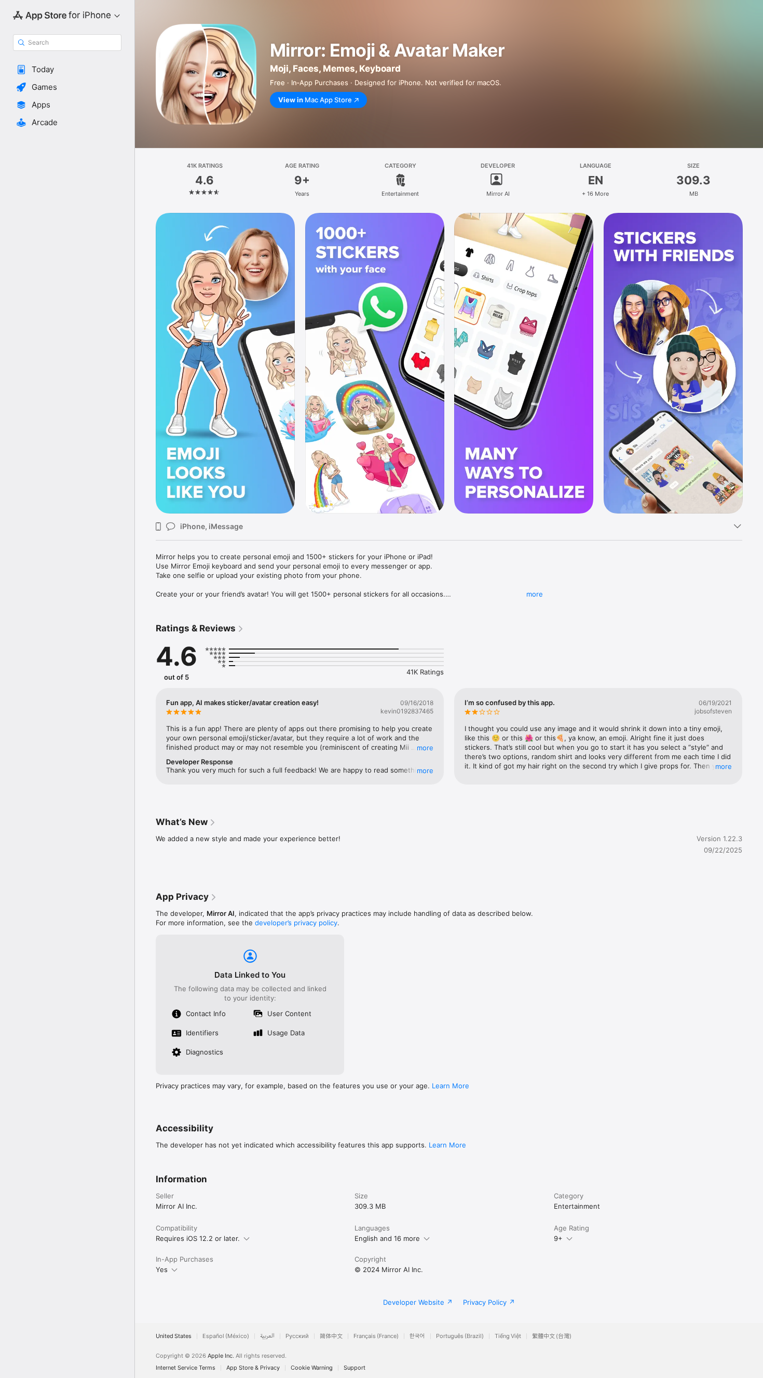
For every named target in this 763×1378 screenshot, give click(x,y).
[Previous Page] (145, 363)
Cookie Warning (312, 1368)
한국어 (417, 1336)
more (534, 594)
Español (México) (225, 1336)
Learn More (450, 1086)
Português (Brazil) (460, 1336)
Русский (297, 1336)
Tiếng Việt (508, 1336)
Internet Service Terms (185, 1368)
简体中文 (331, 1336)
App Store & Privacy (253, 1368)
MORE (425, 748)
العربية (267, 1336)
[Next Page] (752, 363)
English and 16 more (387, 1238)
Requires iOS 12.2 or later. (198, 1238)
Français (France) (376, 1336)
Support (354, 1368)
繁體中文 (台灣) (551, 1336)
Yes (162, 1269)
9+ (558, 1238)
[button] (67, 69)
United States (174, 1336)
